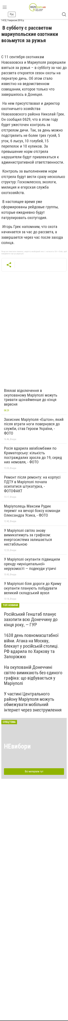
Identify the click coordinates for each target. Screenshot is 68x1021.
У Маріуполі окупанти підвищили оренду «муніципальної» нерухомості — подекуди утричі (32, 564)
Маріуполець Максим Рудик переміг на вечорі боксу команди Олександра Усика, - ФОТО (32, 511)
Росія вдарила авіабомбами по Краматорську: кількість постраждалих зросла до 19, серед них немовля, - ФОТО (33, 455)
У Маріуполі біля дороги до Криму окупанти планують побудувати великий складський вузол (32, 588)
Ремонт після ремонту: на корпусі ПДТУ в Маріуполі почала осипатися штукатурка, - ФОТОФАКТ (32, 484)
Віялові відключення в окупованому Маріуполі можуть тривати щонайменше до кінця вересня (30, 397)
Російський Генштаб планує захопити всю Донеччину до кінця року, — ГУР (31, 619)
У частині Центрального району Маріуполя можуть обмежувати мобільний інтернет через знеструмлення (33, 702)
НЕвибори (17, 746)
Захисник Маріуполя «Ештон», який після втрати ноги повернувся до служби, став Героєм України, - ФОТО (34, 426)
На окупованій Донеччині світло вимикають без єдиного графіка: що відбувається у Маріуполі (33, 675)
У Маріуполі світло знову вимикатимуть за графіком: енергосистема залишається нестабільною (28, 537)
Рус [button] (12, 14)
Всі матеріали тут (34, 771)
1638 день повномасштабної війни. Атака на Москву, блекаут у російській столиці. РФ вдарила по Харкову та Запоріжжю (31, 646)
